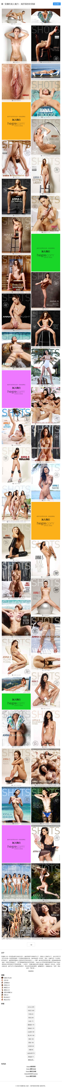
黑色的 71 (31, 1057)
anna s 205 (31, 1007)
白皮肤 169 (31, 1032)
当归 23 (6, 980)
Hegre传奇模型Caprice (31, 1074)
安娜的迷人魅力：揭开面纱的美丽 (20, 3)
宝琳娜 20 (7, 982)
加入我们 (56, 4)
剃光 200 (31, 1018)
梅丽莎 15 (7, 987)
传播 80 (31, 1050)
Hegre (31, 1066)
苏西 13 (6, 995)
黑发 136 (31, 1042)
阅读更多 (31, 971)
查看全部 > (31, 1060)
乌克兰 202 (31, 1010)
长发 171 (31, 1021)
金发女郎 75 (31, 1053)
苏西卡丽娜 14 (8, 992)
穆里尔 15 (7, 990)
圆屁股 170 (31, 1025)
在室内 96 (31, 1046)
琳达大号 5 (7, 999)
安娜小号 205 (8, 978)
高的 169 (31, 1039)
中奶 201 (31, 1014)
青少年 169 (31, 1035)
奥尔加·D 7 (7, 997)
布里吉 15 (7, 985)
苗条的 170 (31, 1028)
